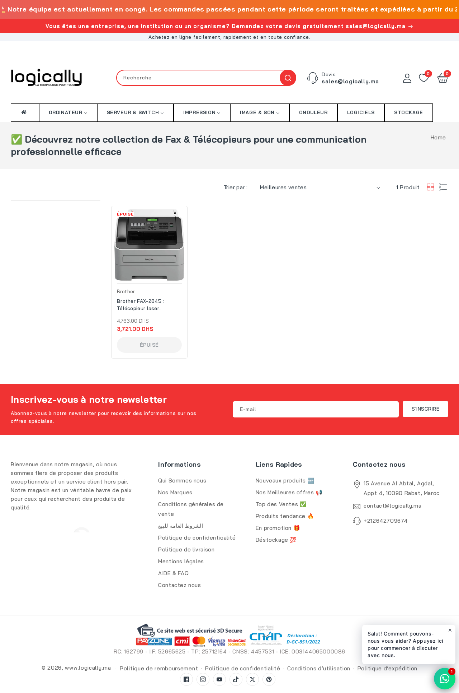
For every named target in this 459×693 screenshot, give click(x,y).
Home (438, 137)
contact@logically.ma (392, 505)
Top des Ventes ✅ (281, 504)
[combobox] (206, 78)
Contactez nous (179, 585)
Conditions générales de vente (191, 509)
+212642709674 (386, 520)
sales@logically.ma (350, 81)
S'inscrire (425, 409)
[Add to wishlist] (184, 216)
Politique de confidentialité (242, 668)
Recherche (288, 78)
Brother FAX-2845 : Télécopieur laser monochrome (140, 305)
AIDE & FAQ (173, 573)
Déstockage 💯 (276, 539)
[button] (442, 78)
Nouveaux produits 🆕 (285, 480)
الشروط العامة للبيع (180, 525)
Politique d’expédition (387, 668)
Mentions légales (181, 561)
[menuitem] (25, 112)
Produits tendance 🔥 (285, 516)
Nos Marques (175, 492)
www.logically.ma (88, 667)
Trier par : (235, 187)
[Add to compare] (184, 232)
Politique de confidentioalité (197, 537)
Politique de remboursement (159, 668)
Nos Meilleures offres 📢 (289, 492)
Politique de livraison (186, 549)
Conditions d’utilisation (318, 668)
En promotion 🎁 (278, 528)
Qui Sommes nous (182, 480)
